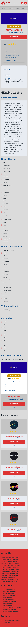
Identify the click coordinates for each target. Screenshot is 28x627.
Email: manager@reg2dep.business (10, 620)
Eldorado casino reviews (9, 595)
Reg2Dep (7, 622)
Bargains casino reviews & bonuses (12, 607)
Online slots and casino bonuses (11, 611)
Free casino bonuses (8, 603)
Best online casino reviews (9, 601)
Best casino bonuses (8, 597)
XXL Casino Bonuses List (9, 589)
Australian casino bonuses (9, 591)
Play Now (14, 37)
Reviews (10, 8)
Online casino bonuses (8, 599)
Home (3, 8)
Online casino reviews (8, 593)
